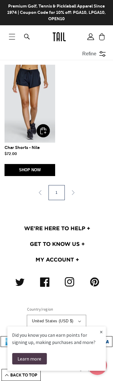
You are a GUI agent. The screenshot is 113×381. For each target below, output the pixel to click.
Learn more (29, 359)
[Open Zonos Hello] (104, 369)
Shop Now (30, 170)
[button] (12, 37)
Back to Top (23, 375)
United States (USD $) (52, 321)
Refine (89, 53)
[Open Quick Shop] (30, 104)
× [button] (101, 332)
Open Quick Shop (43, 130)
